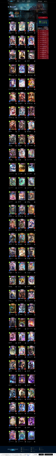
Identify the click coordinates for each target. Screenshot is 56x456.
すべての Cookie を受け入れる (48, 454)
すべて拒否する (41, 454)
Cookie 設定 (35, 454)
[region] (28, 454)
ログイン (46, 1)
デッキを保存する (43, 17)
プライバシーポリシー (34, 449)
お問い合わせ (42, 449)
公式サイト (23, 451)
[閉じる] (55, 454)
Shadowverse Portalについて (25, 449)
